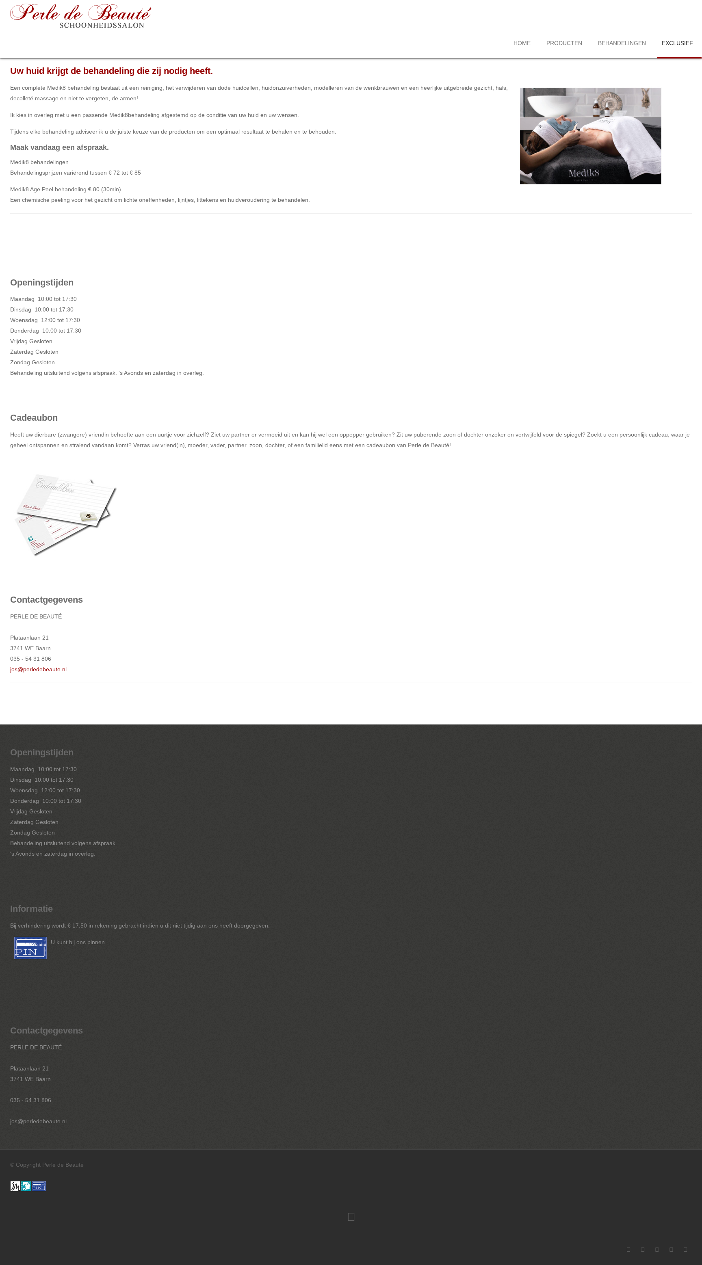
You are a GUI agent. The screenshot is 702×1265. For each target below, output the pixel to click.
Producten (564, 43)
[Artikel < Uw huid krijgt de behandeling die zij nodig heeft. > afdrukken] (680, 87)
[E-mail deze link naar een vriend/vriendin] (689, 87)
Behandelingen (622, 43)
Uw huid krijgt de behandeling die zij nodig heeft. (111, 71)
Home (522, 43)
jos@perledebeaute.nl (38, 669)
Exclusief (677, 43)
